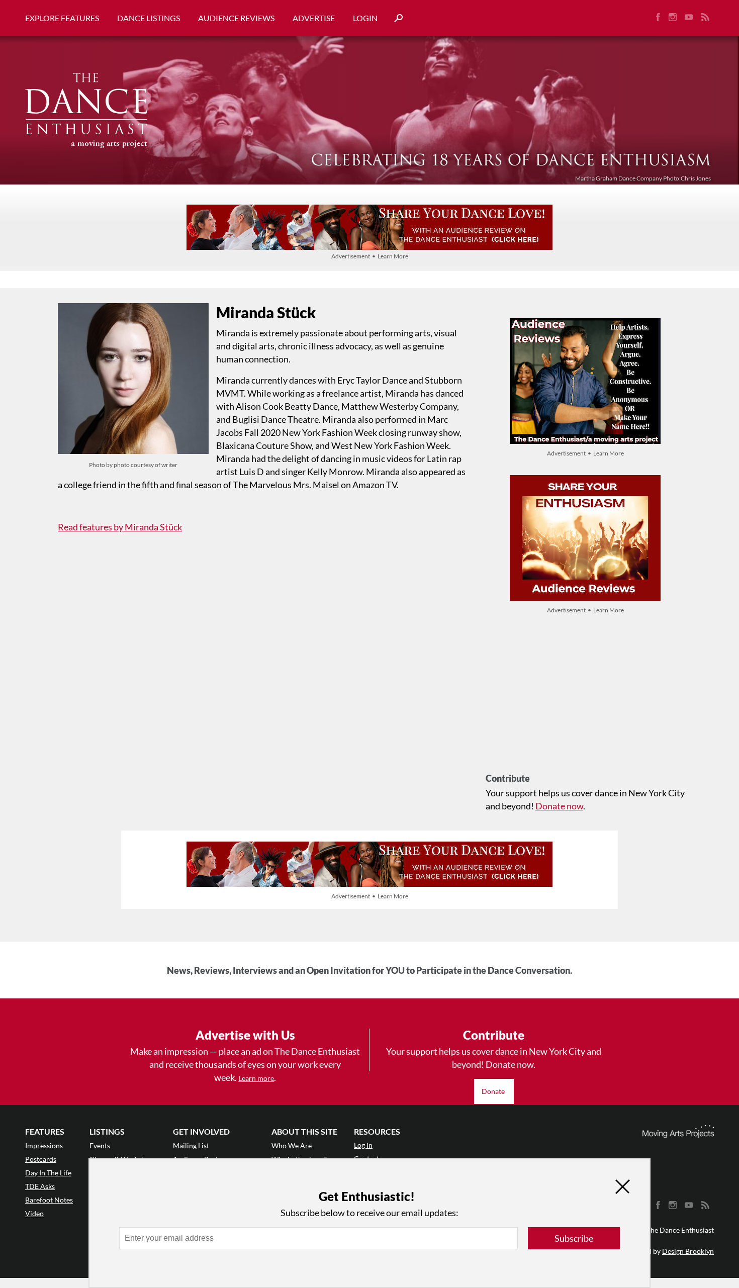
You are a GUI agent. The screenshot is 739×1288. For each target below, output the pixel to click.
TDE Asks (40, 1186)
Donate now (559, 805)
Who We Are (291, 1145)
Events (99, 1145)
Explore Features (62, 18)
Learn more (256, 1078)
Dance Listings (148, 18)
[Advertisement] (585, 702)
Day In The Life (48, 1172)
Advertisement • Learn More (369, 256)
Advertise (314, 18)
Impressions (44, 1145)
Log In (363, 1145)
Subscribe (574, 1238)
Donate (494, 1091)
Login (365, 18)
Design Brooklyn (688, 1251)
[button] (395, 18)
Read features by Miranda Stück (120, 526)
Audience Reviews (236, 18)
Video (34, 1213)
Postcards (40, 1159)
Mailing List (191, 1145)
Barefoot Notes (49, 1199)
